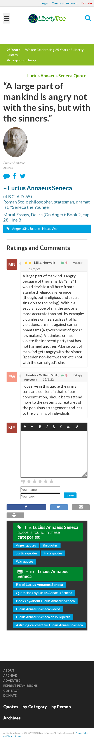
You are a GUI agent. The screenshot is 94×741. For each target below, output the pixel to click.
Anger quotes (26, 545)
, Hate (45, 228)
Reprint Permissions (20, 685)
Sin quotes (50, 545)
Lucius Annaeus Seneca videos (38, 609)
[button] (24, 427)
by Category (35, 706)
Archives (12, 717)
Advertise (11, 680)
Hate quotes (53, 553)
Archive (10, 675)
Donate (87, 3)
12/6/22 (34, 269)
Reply (79, 262)
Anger (16, 228)
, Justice (34, 228)
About (8, 670)
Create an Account (65, 3)
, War (54, 228)
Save (70, 495)
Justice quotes (26, 553)
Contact (11, 690)
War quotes (24, 561)
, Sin (25, 228)
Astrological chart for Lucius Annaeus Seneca (49, 625)
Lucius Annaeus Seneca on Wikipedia (43, 617)
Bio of (39, 584)
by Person (61, 706)
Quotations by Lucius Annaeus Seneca (44, 592)
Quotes (10, 706)
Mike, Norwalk (44, 262)
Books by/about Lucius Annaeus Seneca (45, 601)
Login (44, 3)
